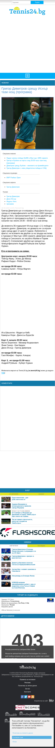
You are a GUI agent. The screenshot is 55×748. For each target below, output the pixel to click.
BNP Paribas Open (14, 178)
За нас (27, 689)
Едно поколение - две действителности (20, 498)
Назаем (41, 494)
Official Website (6, 610)
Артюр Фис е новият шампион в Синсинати (24, 570)
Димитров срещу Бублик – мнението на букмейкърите (27, 166)
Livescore (16, 610)
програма (10, 204)
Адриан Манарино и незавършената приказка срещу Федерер (21, 506)
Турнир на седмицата (27, 595)
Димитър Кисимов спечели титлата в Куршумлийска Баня (23, 564)
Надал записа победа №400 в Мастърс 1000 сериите (27, 158)
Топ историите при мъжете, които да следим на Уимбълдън (22, 521)
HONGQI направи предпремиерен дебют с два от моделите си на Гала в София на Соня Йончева (24, 585)
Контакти (27, 692)
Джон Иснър (11, 199)
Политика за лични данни (27, 686)
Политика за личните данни (23, 733)
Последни (41, 545)
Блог (27, 490)
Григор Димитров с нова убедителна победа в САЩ (26, 168)
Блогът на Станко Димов (21, 511)
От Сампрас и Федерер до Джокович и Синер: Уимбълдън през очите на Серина (24, 514)
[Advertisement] (27, 43)
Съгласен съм (18, 737)
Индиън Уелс (12, 201)
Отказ (15, 742)
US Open (11, 599)
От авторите (13, 494)
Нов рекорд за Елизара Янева (23, 576)
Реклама (27, 683)
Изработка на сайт (41, 701)
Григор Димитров (13, 187)
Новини (5, 83)
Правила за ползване (27, 679)
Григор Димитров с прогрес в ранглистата (23, 557)
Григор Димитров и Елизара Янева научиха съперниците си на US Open (24, 551)
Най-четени (14, 545)
